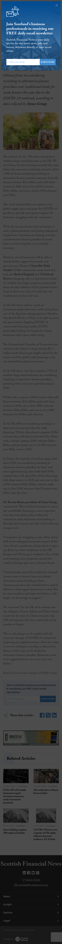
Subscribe (48, 62)
